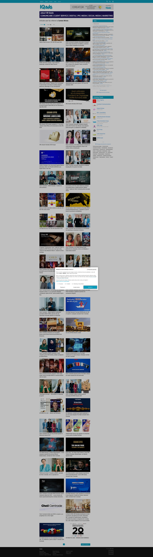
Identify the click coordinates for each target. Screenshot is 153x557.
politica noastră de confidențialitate (62, 281)
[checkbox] (59, 283)
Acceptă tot (90, 287)
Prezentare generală (92, 269)
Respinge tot (62, 287)
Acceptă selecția (76, 287)
